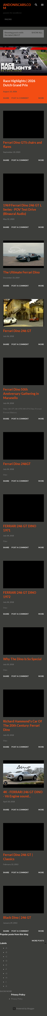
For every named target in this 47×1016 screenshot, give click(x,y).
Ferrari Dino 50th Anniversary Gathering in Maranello (21, 393)
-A (6, 948)
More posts (38, 940)
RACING (8, 19)
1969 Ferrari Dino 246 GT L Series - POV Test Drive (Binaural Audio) (22, 209)
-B (6, 952)
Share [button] (6, 98)
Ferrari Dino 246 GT (17, 331)
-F (6, 969)
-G (6, 973)
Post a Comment (20, 98)
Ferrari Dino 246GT (17, 464)
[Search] (36, 4)
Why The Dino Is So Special (22, 659)
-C (6, 956)
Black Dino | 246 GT (17, 917)
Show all (37, 32)
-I (5, 982)
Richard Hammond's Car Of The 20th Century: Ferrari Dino (22, 725)
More (41, 98)
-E (6, 965)
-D (6, 961)
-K (6, 986)
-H (6, 978)
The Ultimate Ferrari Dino (21, 272)
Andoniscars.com (17, 6)
